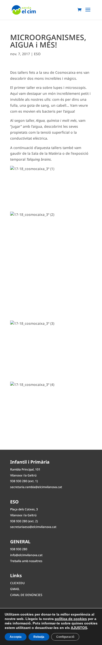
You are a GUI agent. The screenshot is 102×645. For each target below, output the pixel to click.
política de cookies (71, 619)
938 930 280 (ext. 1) (24, 481)
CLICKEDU (17, 583)
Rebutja (38, 637)
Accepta (16, 637)
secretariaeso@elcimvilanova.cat (33, 527)
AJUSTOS (79, 628)
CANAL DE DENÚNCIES (26, 595)
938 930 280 (18, 549)
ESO (37, 53)
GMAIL (15, 589)
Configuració (65, 637)
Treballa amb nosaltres (26, 561)
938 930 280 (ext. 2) (24, 521)
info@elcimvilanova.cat (26, 555)
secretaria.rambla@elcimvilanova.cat (36, 487)
